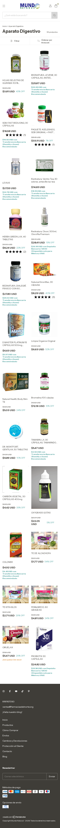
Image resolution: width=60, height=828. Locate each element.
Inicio (4, 26)
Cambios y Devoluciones (14, 740)
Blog (4, 756)
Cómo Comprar (10, 730)
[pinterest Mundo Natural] (29, 691)
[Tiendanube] (14, 817)
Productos (7, 725)
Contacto (7, 751)
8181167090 (8, 701)
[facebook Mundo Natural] (10, 691)
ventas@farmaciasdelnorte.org (17, 706)
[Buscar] (54, 15)
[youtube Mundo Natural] (16, 691)
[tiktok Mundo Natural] (22, 691)
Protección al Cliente (13, 746)
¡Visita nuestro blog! (12, 712)
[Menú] (3, 6)
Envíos (5, 735)
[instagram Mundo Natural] (3, 691)
